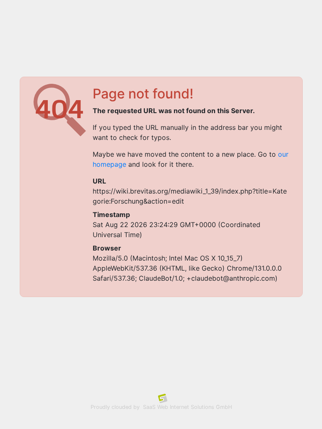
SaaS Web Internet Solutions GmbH (187, 407)
